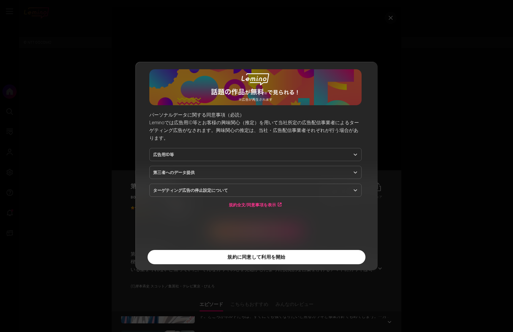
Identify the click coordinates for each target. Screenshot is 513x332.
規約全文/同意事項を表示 (252, 204)
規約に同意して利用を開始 (256, 257)
